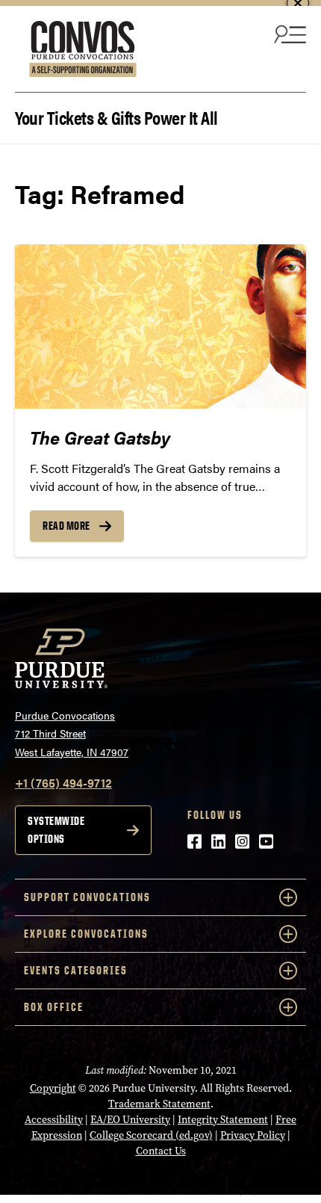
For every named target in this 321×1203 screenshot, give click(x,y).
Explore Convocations (86, 934)
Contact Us (161, 1151)
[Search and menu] (288, 34)
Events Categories (76, 970)
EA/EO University (130, 1120)
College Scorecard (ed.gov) (151, 1135)
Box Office (54, 1007)
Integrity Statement (223, 1120)
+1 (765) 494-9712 (63, 782)
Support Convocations (87, 897)
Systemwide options (56, 830)
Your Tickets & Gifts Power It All (116, 116)
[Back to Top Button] (247, 1192)
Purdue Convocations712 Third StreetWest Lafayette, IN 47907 (71, 733)
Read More (66, 526)
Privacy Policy (252, 1135)
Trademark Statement (159, 1104)
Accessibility (54, 1120)
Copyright (53, 1088)
